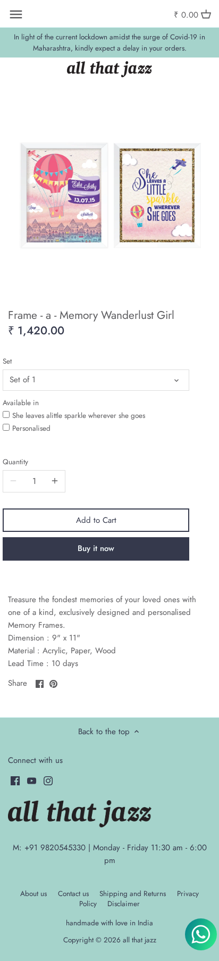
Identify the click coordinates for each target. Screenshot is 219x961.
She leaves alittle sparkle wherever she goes (78, 415)
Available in (21, 403)
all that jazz (139, 940)
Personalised (31, 428)
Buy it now (96, 548)
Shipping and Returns (132, 894)
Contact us (73, 894)
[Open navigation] (16, 14)
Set (7, 361)
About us (33, 894)
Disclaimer (123, 904)
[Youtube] (31, 780)
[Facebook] (15, 780)
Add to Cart (96, 520)
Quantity (15, 462)
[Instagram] (48, 780)
